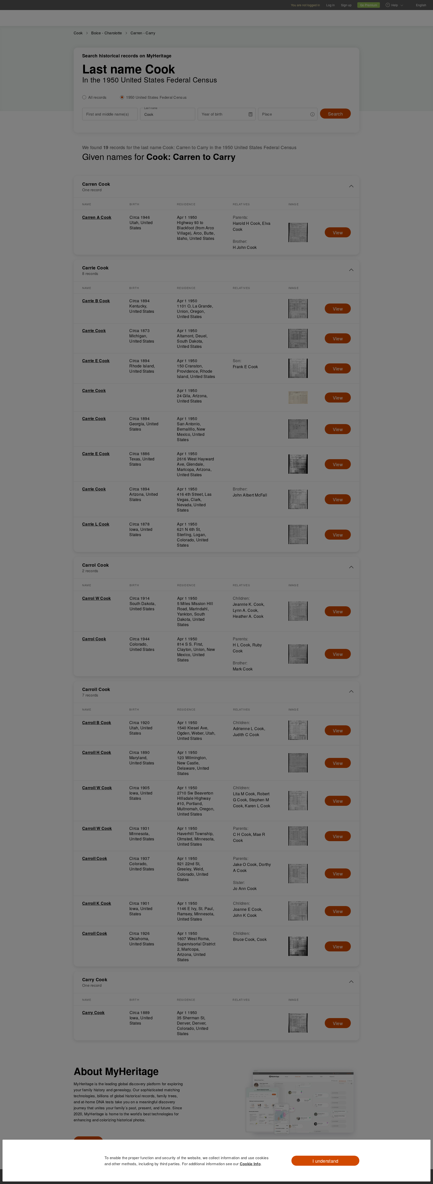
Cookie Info (250, 1163)
